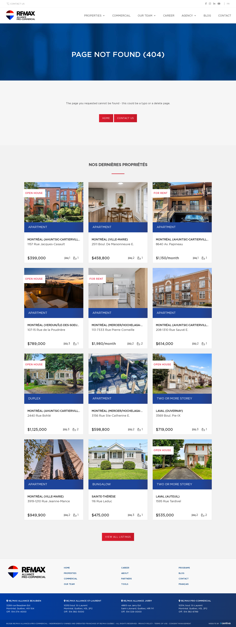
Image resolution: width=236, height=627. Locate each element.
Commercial (121, 15)
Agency (187, 15)
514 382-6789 (191, 612)
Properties (92, 15)
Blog (207, 15)
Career (168, 15)
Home (106, 118)
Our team (145, 15)
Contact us (17, 4)
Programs (184, 568)
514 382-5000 (76, 612)
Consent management (180, 623)
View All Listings (118, 537)
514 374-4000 (18, 612)
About (125, 573)
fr (228, 4)
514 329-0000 (134, 612)
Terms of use (160, 623)
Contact (224, 15)
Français (184, 584)
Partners (126, 579)
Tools (124, 584)
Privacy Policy (145, 623)
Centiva (225, 623)
